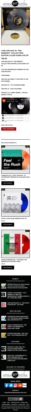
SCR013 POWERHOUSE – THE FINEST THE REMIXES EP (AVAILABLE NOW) (14, 260)
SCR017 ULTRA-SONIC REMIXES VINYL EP (14, 218)
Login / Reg (22, 404)
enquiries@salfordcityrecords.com (15, 392)
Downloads (24, 402)
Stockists (14, 404)
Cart (27, 404)
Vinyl (8, 402)
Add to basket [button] (7, 183)
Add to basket (8, 129)
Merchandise (6, 404)
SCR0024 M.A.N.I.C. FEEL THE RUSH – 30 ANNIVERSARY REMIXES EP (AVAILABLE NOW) (15, 176)
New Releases (15, 402)
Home (4, 402)
